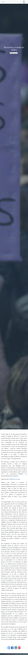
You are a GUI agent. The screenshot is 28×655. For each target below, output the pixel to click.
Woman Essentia (13, 53)
